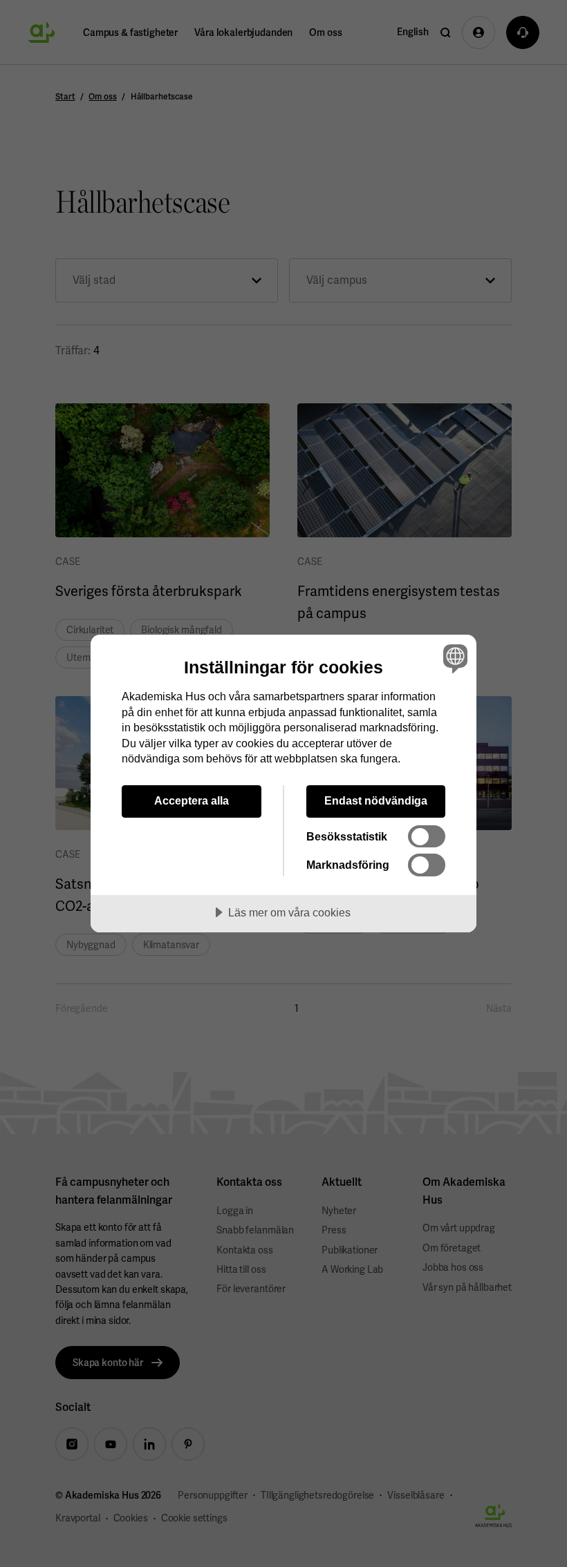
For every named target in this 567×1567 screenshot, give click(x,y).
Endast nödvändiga (375, 800)
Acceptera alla (191, 800)
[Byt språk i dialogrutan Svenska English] (453, 658)
